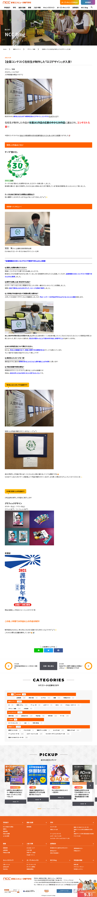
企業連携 (20, 698)
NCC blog (84, 7)
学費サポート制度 (31, 852)
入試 (26, 723)
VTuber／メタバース (72, 705)
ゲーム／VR (35, 705)
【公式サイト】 (53, 116)
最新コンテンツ (14, 701)
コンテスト (45, 698)
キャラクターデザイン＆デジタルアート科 (57, 734)
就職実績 (5, 848)
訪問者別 (75, 7)
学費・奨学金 (37, 723)
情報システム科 (73, 730)
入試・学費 (37, 7)
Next (90, 785)
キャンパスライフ (48, 7)
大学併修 (28, 708)
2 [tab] (44, 809)
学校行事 (52, 716)
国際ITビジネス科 (14, 730)
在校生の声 (6, 867)
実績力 (4, 829)
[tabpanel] (14, 784)
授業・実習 (13, 716)
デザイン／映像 (14, 708)
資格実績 (5, 831)
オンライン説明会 (31, 867)
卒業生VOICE (68, 698)
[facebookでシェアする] (58, 650)
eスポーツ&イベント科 (55, 836)
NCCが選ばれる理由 (8, 826)
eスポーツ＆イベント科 (34, 734)
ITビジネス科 (28, 730)
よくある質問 (6, 836)
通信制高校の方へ (78, 848)
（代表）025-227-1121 (42, 885)
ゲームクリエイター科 (55, 833)
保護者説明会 (30, 869)
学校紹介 (7, 7)
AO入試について (31, 848)
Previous (6, 785)
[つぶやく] (48, 650)
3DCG (59, 705)
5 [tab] (57, 809)
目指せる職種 (6, 833)
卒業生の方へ (77, 850)
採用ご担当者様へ (54, 853)
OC (10, 694)
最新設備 (29, 826)
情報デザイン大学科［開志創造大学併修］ (84, 833)
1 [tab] (39, 809)
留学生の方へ (53, 850)
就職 (29, 7)
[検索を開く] (92, 7)
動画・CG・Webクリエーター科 (17, 737)
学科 (14, 7)
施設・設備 (22, 7)
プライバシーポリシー (79, 867)
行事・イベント (6, 864)
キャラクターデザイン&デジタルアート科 (59, 838)
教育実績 (20, 694)
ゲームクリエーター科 (15, 734)
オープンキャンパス (63, 7)
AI (10, 705)
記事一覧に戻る (48, 666)
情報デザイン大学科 (43, 730)
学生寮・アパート (31, 855)
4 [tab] (53, 809)
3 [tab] (48, 809)
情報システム (22, 705)
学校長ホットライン (78, 869)
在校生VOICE (26, 716)
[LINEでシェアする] (38, 650)
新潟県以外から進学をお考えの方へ (59, 848)
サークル (64, 716)
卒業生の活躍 (6, 852)
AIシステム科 (58, 730)
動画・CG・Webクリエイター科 (81, 827)
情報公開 (76, 864)
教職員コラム (14, 727)
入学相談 (12, 719)
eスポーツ (47, 705)
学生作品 (40, 716)
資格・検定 (33, 698)
